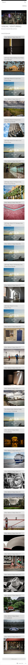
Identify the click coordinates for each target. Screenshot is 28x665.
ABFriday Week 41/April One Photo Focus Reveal (12, 121)
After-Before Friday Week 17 (12, 554)
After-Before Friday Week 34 (12, 244)
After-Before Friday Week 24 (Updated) (11, 431)
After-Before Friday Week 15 (12, 595)
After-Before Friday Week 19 (12, 513)
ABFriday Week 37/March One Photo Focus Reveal (12, 183)
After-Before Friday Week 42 (12, 99)
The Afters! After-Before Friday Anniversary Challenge (13, 410)
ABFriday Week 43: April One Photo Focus (12, 79)
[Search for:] (14, 2)
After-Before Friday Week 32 (12, 285)
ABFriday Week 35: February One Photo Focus (13, 224)
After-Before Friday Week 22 (12, 450)
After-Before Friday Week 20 (12, 492)
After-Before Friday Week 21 (12, 471)
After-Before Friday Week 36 (12, 202)
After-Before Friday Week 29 (12, 347)
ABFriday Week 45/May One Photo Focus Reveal (14, 59)
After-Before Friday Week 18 (12, 533)
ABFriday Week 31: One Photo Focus (11, 307)
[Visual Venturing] (14, 24)
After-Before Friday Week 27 (12, 388)
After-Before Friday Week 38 (12, 161)
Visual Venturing (11, 26)
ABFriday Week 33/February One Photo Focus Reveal (13, 265)
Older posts (14, 658)
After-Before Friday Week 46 (12, 37)
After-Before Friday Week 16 (12, 575)
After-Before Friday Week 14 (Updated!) (11, 617)
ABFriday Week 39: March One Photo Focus (12, 141)
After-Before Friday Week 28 (12, 368)
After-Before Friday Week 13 (12, 637)
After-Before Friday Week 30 (12, 326)
